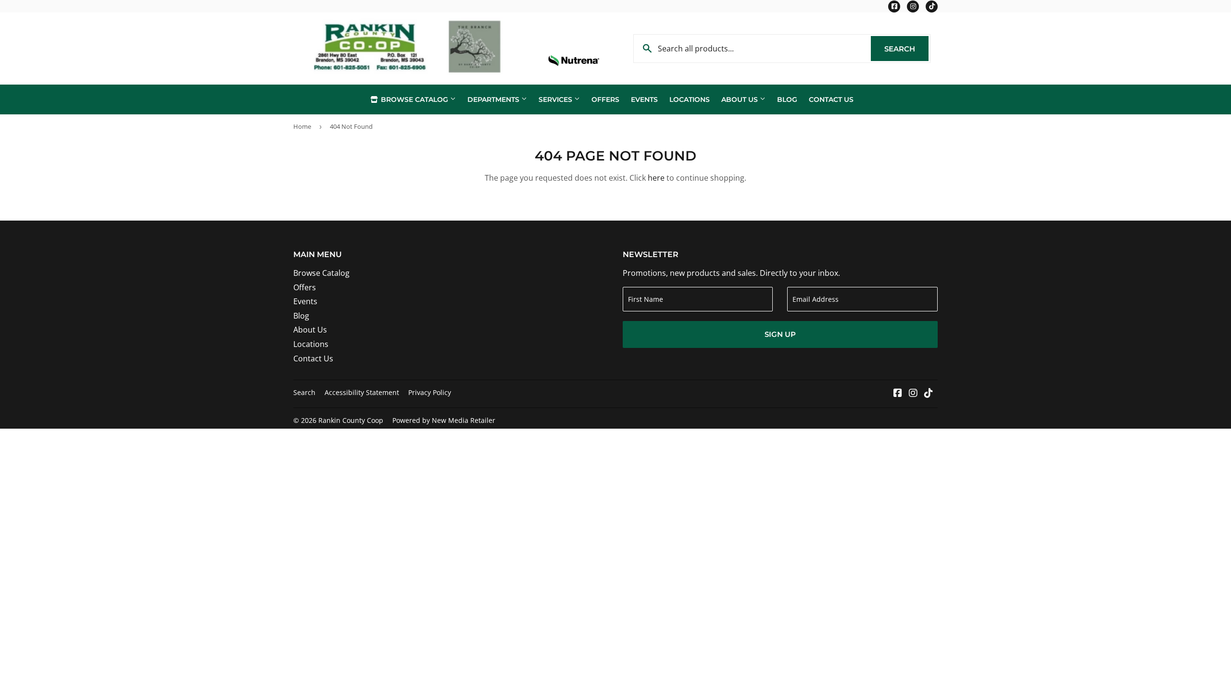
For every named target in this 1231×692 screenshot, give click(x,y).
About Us (740, 99)
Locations (689, 99)
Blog (787, 99)
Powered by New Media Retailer (443, 420)
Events (644, 99)
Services (556, 99)
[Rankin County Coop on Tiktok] (928, 393)
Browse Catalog (414, 99)
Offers (605, 99)
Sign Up (780, 334)
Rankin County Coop (350, 420)
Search (906, 48)
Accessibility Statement (362, 392)
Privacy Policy (429, 392)
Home (302, 126)
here (656, 178)
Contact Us (831, 99)
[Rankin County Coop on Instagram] (913, 393)
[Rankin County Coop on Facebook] (897, 393)
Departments (494, 99)
